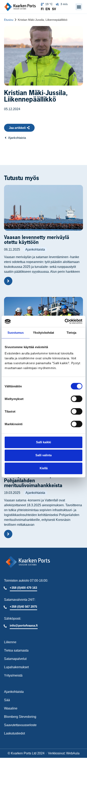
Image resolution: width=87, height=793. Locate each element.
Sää (7, 700)
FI (42, 9)
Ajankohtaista (35, 249)
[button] (78, 6)
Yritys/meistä (13, 675)
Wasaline (10, 708)
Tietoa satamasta (16, 650)
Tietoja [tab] (71, 332)
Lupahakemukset (16, 667)
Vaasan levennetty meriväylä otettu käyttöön (36, 239)
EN (48, 9)
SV (54, 9)
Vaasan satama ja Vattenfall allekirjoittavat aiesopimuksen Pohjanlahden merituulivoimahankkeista (38, 478)
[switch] (76, 398)
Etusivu (8, 19)
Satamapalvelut (15, 658)
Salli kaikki (43, 442)
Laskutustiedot (14, 733)
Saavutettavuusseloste (20, 725)
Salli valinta (43, 455)
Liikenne (10, 642)
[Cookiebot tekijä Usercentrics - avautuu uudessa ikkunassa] (64, 321)
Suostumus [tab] (15, 332)
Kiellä (44, 468)
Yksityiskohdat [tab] (43, 332)
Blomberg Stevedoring (20, 716)
